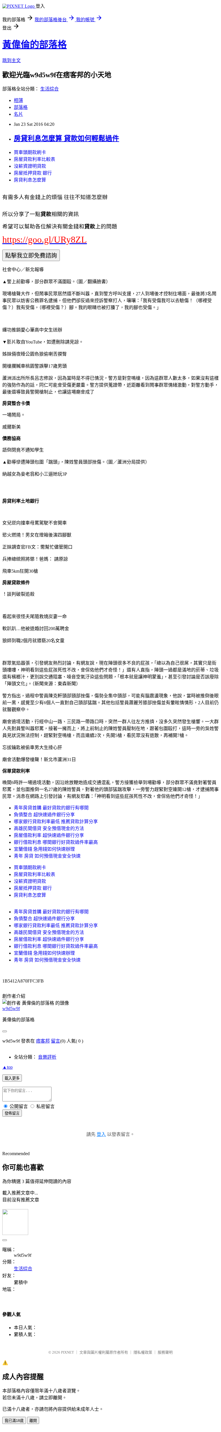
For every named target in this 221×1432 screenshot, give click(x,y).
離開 (33, 1421)
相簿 (18, 100)
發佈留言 (12, 1113)
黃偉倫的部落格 (34, 44)
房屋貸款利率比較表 (34, 159)
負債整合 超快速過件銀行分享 (44, 814)
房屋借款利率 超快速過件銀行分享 (49, 835)
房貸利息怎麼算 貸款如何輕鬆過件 (66, 138)
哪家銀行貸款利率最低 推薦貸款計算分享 (56, 821)
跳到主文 (11, 60)
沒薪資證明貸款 (30, 166)
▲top (7, 1067)
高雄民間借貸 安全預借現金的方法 (49, 828)
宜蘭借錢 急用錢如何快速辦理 (44, 849)
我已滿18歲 (14, 1421)
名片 (18, 114)
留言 (55, 1041)
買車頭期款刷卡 (30, 152)
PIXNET (67, 1352)
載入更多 (12, 1078)
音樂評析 (47, 1057)
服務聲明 (165, 1352)
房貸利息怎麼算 (30, 179)
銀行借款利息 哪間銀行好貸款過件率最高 (56, 842)
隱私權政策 (143, 1352)
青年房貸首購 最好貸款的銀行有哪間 (51, 807)
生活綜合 (49, 88)
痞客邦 (43, 1041)
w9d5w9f (11, 1008)
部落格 (21, 107)
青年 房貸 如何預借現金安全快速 (47, 856)
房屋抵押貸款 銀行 (33, 173)
